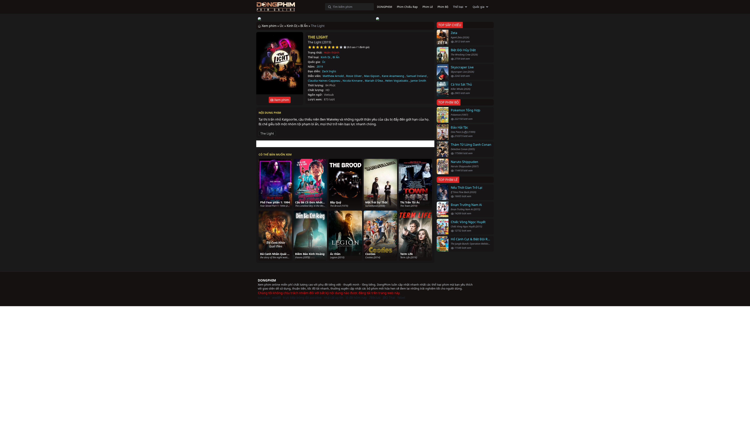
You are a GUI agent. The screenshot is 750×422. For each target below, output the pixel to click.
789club (374, 297)
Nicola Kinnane (352, 80)
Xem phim (281, 100)
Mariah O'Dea (374, 80)
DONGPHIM (267, 280)
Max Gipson (371, 76)
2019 (320, 66)
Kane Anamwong (393, 76)
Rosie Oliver (354, 76)
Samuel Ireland (416, 76)
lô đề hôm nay (356, 297)
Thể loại (458, 7)
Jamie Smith (418, 80)
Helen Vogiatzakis (396, 80)
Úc (323, 62)
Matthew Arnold (333, 76)
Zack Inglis (329, 71)
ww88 (276, 297)
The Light (318, 37)
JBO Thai (389, 297)
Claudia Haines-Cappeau (324, 80)
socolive (264, 297)
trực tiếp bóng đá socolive (302, 297)
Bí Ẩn (336, 57)
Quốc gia (478, 7)
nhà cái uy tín (333, 297)
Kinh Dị (325, 57)
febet (401, 297)
